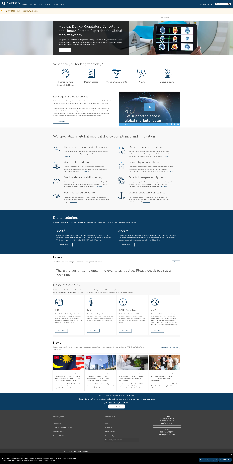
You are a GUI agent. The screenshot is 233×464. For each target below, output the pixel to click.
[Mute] (171, 124)
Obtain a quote (167, 81)
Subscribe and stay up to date (169, 347)
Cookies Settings (205, 460)
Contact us (64, 50)
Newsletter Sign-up (205, 4)
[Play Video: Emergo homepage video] (149, 107)
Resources (47, 4)
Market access (91, 81)
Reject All (215, 460)
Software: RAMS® (58, 432)
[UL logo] (11, 4)
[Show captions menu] (167, 124)
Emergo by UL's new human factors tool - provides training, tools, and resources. (167, 433)
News (40, 4)
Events (55, 4)
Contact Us (108, 427)
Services (24, 4)
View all (176, 262)
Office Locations (110, 432)
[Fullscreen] (178, 124)
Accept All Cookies (225, 460)
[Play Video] (121, 124)
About (62, 4)
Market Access (57, 423)
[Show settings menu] (174, 124)
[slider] (146, 124)
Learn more (68, 156)
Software (33, 4)
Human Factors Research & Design (65, 83)
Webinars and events (116, 81)
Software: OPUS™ (58, 436)
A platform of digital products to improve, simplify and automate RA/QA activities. (167, 420)
